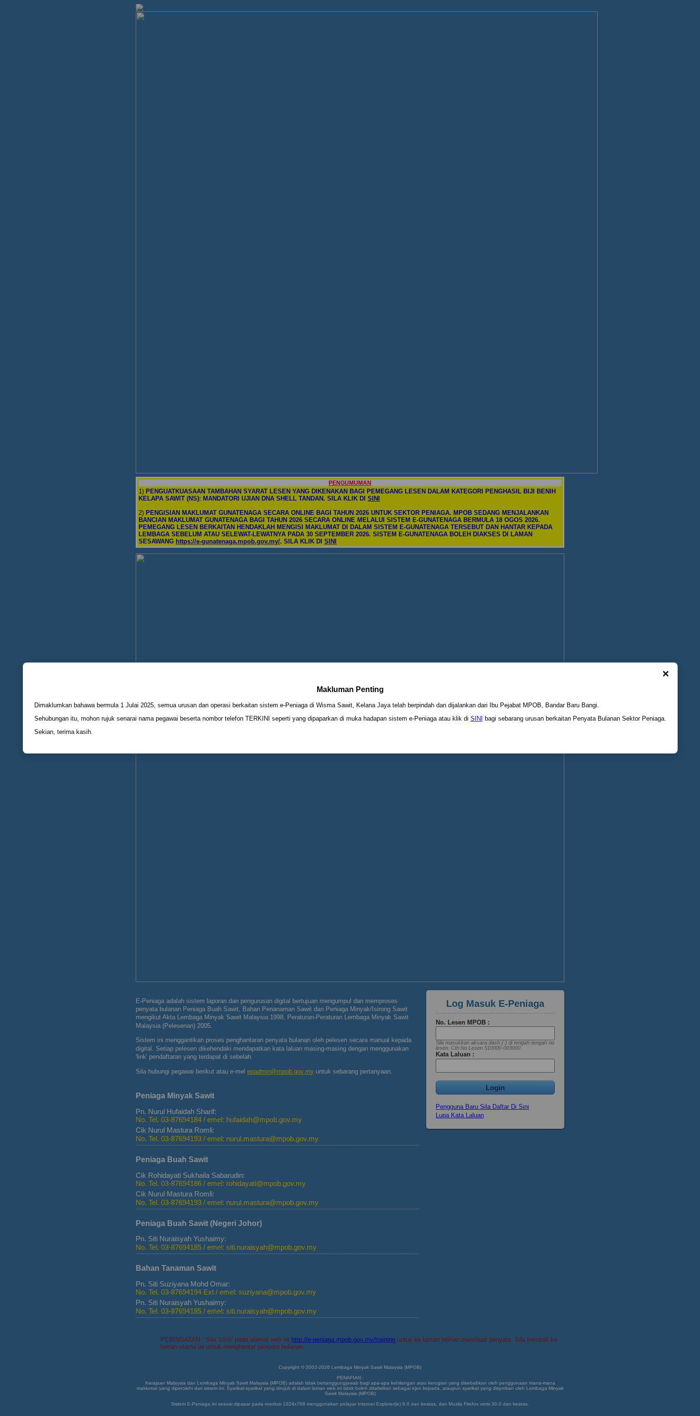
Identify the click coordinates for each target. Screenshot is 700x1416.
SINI (476, 718)
